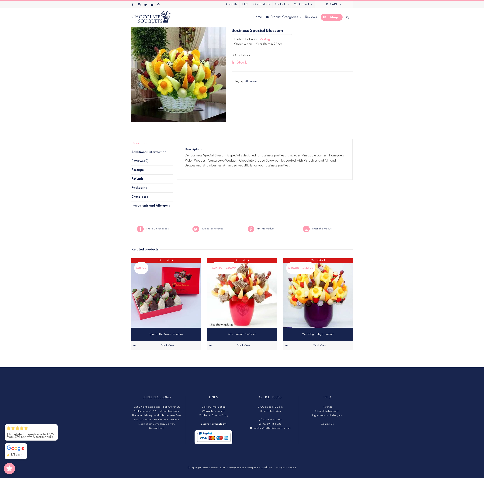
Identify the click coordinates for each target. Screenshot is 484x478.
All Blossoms (253, 81)
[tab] (152, 143)
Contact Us (327, 424)
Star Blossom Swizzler (242, 334)
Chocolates (139, 196)
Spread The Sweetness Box (166, 334)
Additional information (148, 152)
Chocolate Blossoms (327, 411)
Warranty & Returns (213, 411)
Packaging (139, 187)
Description (139, 143)
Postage (137, 170)
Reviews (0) (139, 161)
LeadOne (266, 467)
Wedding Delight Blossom (318, 334)
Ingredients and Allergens (150, 205)
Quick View (167, 345)
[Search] (347, 17)
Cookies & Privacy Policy (213, 415)
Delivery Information (214, 407)
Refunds (137, 178)
